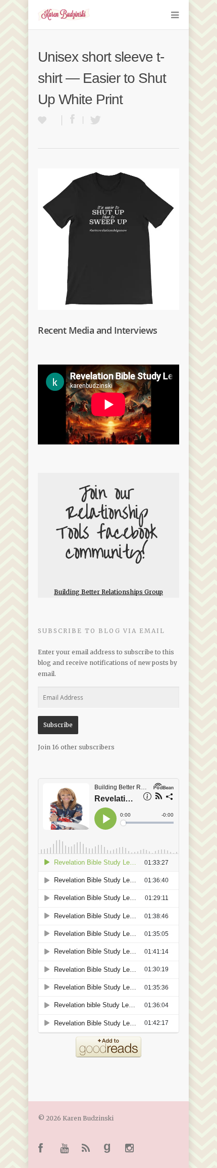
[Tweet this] (92, 120)
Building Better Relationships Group (108, 592)
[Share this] (72, 120)
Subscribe (58, 725)
